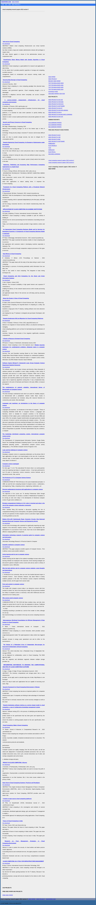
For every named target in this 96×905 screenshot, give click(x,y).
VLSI (49, 147)
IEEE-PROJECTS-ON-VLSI (55, 116)
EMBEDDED (51, 143)
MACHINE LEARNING (54, 154)
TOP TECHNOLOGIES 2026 (55, 85)
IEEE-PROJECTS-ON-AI (54, 112)
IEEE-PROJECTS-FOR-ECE (55, 104)
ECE (6, 4)
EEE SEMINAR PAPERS (54, 127)
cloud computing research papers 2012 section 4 (61, 160)
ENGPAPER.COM (51, 899)
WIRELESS (51, 150)
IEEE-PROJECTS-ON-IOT (55, 108)
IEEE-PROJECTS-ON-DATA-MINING (58, 110)
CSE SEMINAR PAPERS (54, 122)
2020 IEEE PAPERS (53, 93)
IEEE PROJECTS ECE (54, 135)
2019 (60, 93)
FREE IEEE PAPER (7, 895)
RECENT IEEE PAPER (54, 81)
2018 (63, 93)
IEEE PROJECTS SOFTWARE (56, 106)
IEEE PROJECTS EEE (54, 139)
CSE (3, 4)
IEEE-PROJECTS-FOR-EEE (55, 102)
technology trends (53, 91)
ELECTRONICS (52, 145)
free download (23, 505)
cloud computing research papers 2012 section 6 (61, 162)
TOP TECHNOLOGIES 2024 (55, 89)
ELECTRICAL (52, 152)
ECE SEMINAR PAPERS (54, 124)
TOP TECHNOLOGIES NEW (56, 83)
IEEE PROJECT (16, 4)
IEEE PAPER (15, 2)
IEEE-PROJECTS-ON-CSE (55, 99)
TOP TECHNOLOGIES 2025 (55, 87)
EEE (9, 4)
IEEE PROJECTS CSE (54, 137)
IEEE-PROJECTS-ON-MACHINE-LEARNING (60, 114)
